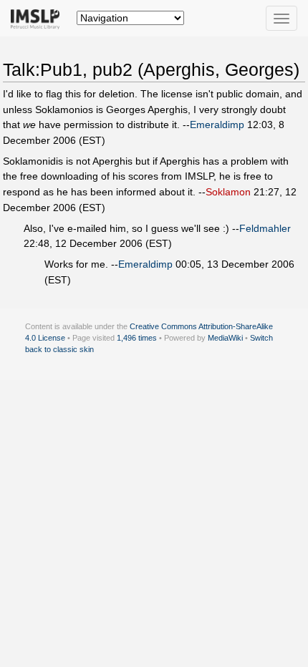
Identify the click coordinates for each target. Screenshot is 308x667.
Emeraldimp (217, 124)
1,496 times (137, 338)
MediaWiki (225, 338)
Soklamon (228, 192)
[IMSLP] (38, 18)
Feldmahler (265, 228)
